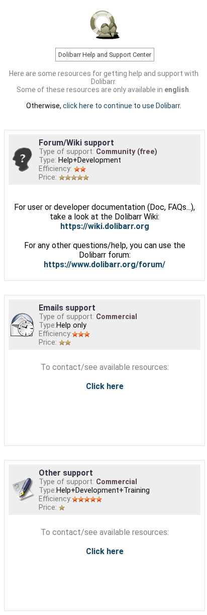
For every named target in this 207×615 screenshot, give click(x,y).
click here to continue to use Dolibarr (121, 106)
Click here (105, 386)
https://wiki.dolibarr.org (104, 226)
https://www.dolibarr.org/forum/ (104, 264)
